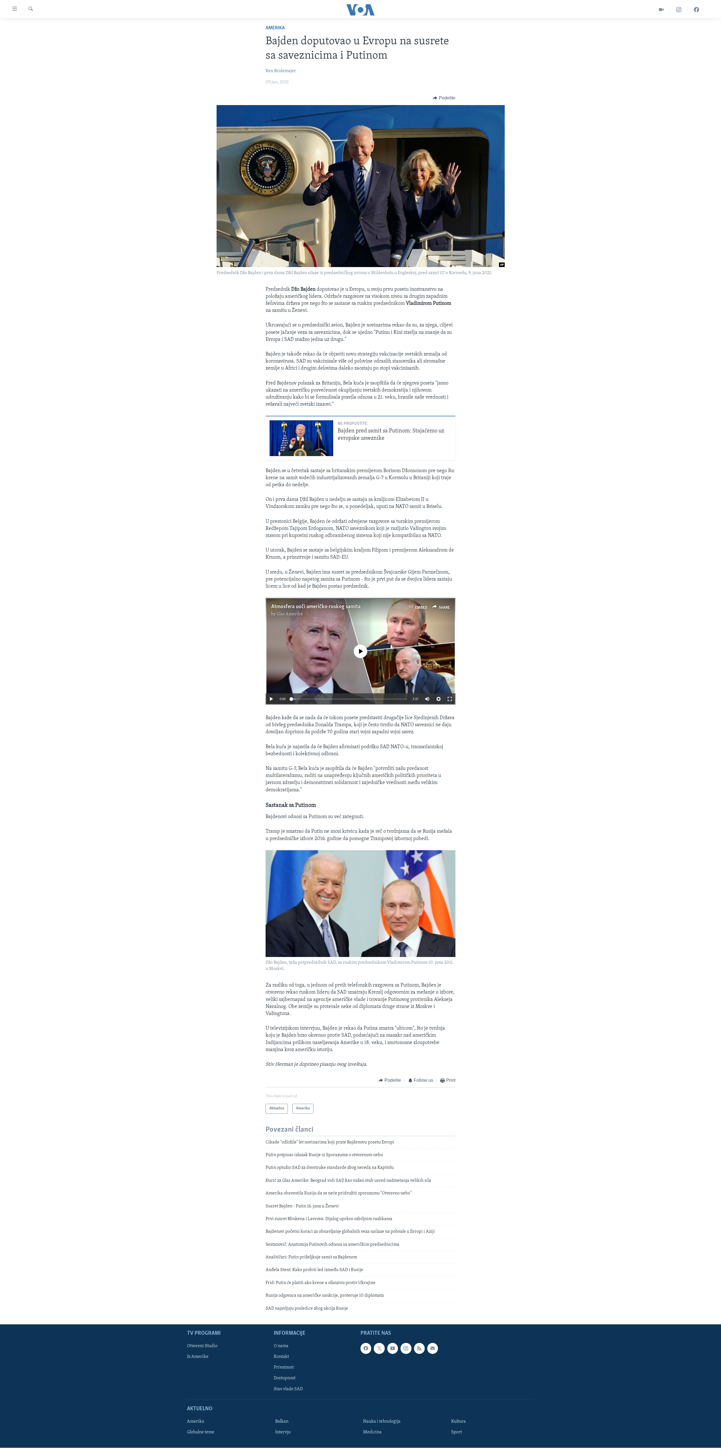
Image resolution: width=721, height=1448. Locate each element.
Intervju (283, 1432)
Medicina (372, 1432)
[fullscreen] (449, 699)
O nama (281, 1346)
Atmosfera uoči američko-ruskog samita (315, 607)
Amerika (275, 28)
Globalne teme (200, 1432)
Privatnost (284, 1367)
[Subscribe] (432, 1348)
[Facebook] (696, 9)
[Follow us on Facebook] (365, 1348)
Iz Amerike (197, 1356)
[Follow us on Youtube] (392, 1348)
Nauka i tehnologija (381, 1421)
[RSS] (419, 1348)
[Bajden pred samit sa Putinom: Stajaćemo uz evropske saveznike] (301, 438)
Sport (456, 1432)
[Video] (661, 9)
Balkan (281, 1421)
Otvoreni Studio (202, 1346)
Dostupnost (284, 1378)
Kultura (458, 1421)
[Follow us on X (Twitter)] (379, 1348)
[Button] (444, 98)
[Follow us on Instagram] (405, 1348)
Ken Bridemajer (281, 71)
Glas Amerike (290, 614)
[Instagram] (679, 9)
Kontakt (281, 1356)
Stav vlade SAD (288, 1389)
